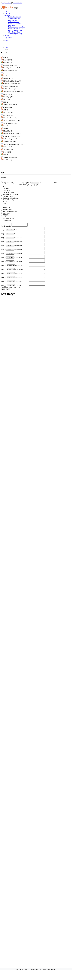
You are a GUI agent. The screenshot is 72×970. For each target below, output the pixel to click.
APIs (4, 187)
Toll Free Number (13, 22)
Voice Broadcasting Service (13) (12, 91)
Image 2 (3, 234)
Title (55, 183)
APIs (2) (5, 57)
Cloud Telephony (8, 196)
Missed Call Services (14, 23)
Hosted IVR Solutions (14, 17)
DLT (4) (5, 73)
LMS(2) (5, 102)
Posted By (21, 185)
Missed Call (6, 207)
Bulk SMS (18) (7, 60)
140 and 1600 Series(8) (10, 104)
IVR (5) (5, 76)
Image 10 (3, 265)
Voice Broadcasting (14, 18)
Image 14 (3, 281)
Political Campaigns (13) (10, 86)
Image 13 (3, 277)
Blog (5, 39)
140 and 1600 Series (9, 219)
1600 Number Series (14, 32)
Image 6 (3, 249)
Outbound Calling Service (10, 198)
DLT (4, 203)
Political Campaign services (16, 27)
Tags (36, 185)
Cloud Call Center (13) (10, 65)
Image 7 (3, 253)
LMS (4, 217)
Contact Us (7, 40)
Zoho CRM (6, 213)
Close (3, 289)
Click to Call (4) (8, 62)
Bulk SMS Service (13, 20)
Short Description (6, 226)
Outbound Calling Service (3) (12, 83)
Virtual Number (7, 209)
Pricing (6, 35)
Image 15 (3, 285)
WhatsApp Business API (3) (11, 68)
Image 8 (3, 257)
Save (7, 289)
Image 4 (3, 241)
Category (3, 183)
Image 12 (3, 273)
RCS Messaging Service (15, 30)
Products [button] (7, 15)
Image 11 (3, 269)
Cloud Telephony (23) (9, 70)
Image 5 (3, 245)
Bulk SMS (6, 188)
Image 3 (3, 237)
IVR (4, 205)
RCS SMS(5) (7, 99)
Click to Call (6, 190)
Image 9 (3, 261)
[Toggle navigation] (16, 8)
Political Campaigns (9, 200)
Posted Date (4, 287)
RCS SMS (6, 215)
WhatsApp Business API (15, 28)
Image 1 (3, 230)
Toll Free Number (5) (9, 89)
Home (6, 11)
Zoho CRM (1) (7, 94)
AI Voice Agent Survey (15, 33)
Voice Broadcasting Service (11, 211)
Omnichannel (7, 220)
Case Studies (8, 37)
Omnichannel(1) (8, 107)
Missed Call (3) (7, 78)
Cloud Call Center (13, 25)
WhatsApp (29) (8, 97)
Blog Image (27, 183)
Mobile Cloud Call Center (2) (12, 81)
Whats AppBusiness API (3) (11, 120)
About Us (7, 13)
